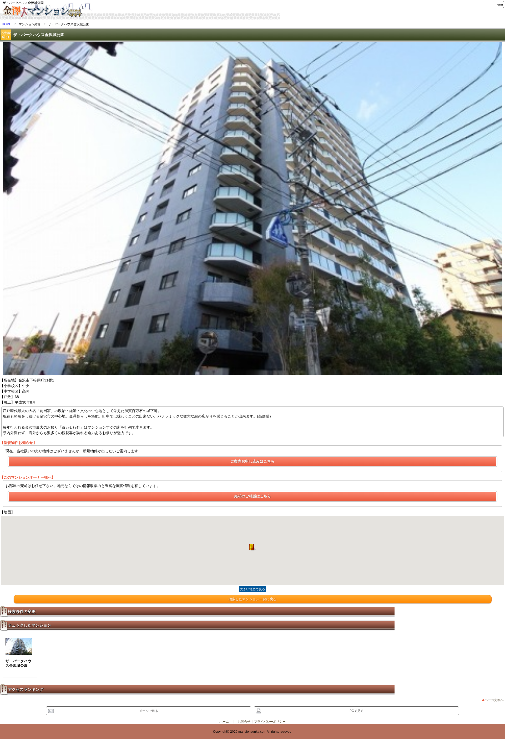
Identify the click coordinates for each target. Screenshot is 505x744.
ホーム (224, 721)
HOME (6, 24)
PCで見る (356, 711)
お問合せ (244, 721)
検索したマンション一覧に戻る (252, 599)
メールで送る (148, 711)
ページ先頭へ (494, 700)
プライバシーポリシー (270, 721)
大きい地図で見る (252, 589)
